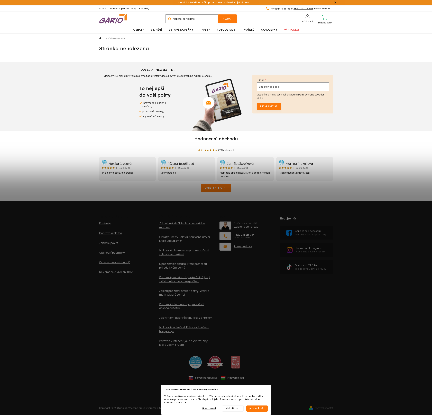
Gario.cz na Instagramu (311, 250)
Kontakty (144, 8)
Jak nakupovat (108, 243)
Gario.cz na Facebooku (310, 232)
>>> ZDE (181, 402)
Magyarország (235, 377)
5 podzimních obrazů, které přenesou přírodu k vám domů (183, 265)
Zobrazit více (216, 188)
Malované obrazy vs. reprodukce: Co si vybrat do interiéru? (184, 252)
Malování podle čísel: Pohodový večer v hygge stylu (184, 329)
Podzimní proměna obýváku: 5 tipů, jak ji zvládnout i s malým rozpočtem (184, 279)
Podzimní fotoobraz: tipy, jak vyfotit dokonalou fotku (181, 306)
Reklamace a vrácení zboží (116, 272)
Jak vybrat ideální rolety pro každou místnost (182, 225)
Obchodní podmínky (112, 252)
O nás (102, 8)
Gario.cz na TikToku (310, 267)
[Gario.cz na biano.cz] (235, 363)
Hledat (227, 18)
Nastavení (209, 408)
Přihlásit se (268, 106)
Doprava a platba (118, 8)
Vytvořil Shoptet (324, 407)
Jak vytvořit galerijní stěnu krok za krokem (186, 317)
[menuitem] (138, 29)
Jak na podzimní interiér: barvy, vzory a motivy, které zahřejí (184, 292)
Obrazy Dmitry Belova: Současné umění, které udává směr (184, 238)
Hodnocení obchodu (216, 139)
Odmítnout (233, 408)
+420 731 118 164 (244, 234)
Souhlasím (258, 408)
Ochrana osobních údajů (114, 262)
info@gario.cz (243, 246)
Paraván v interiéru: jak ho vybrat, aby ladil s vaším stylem (183, 342)
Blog (133, 8)
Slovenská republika (206, 377)
